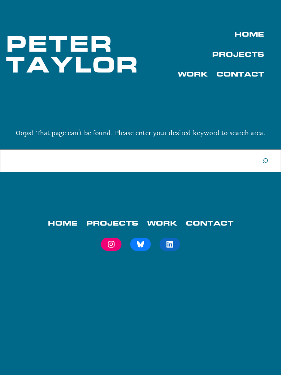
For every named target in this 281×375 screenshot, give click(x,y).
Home (249, 34)
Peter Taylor (72, 54)
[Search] (265, 160)
